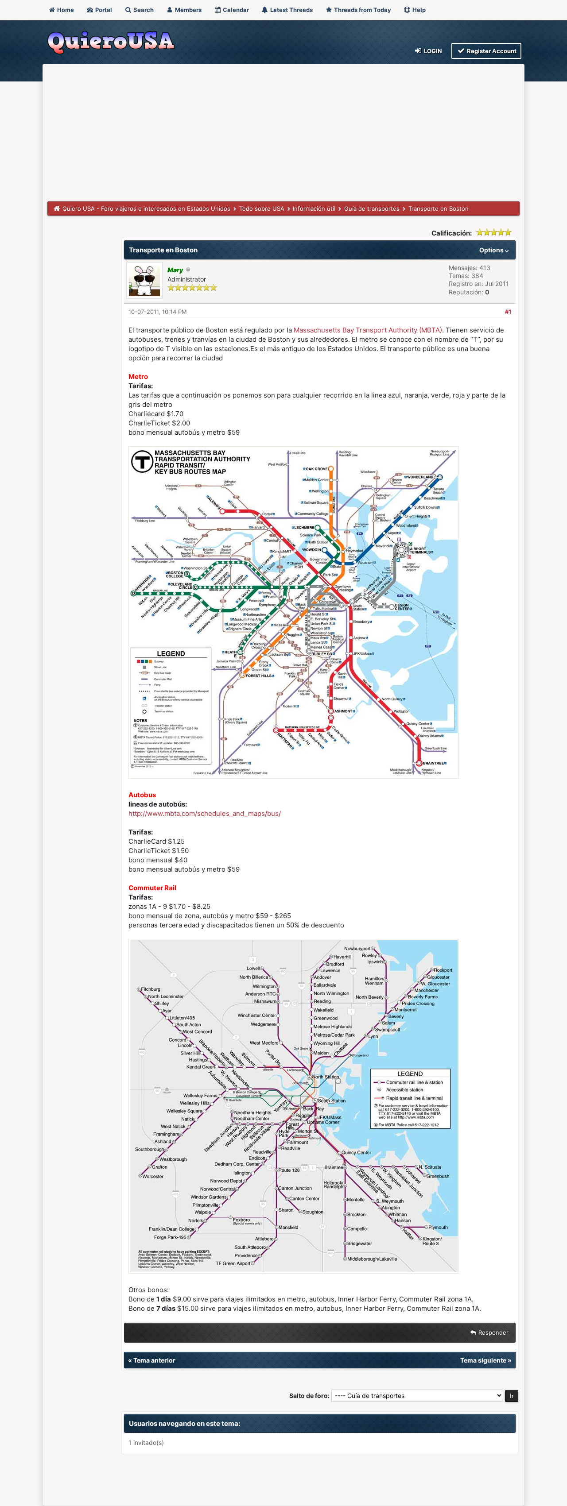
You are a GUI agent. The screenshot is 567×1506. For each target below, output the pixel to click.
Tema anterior (154, 1360)
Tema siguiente (483, 1360)
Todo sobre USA (261, 208)
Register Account (491, 50)
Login (432, 50)
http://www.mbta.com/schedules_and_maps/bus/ (204, 813)
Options (492, 250)
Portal (103, 9)
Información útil (314, 208)
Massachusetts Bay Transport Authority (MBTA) (368, 330)
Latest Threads (291, 9)
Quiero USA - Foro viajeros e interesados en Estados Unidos (146, 208)
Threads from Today (362, 9)
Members (188, 9)
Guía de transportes (372, 208)
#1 (508, 311)
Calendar (235, 9)
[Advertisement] (283, 135)
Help (418, 9)
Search (143, 9)
